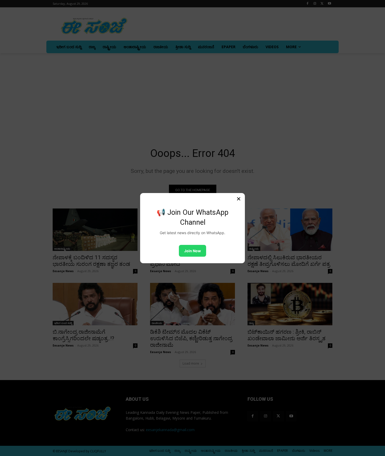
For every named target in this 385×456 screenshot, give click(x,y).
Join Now (192, 251)
